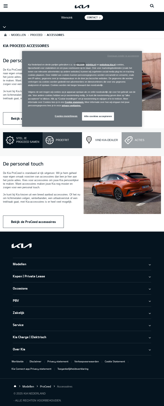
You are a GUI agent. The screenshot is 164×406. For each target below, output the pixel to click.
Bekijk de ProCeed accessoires (33, 222)
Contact (92, 17)
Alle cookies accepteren (98, 116)
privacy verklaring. (71, 105)
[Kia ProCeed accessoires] (122, 185)
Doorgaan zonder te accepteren (123, 56)
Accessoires (17, 27)
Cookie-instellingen (66, 116)
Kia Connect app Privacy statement (31, 368)
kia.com (80, 64)
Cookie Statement (115, 361)
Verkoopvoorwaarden (86, 361)
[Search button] (152, 6)
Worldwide (18, 361)
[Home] (15, 386)
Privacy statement (57, 361)
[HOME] (5, 35)
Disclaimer (35, 361)
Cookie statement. (74, 102)
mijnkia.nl (91, 64)
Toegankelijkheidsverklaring (72, 368)
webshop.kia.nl (108, 64)
